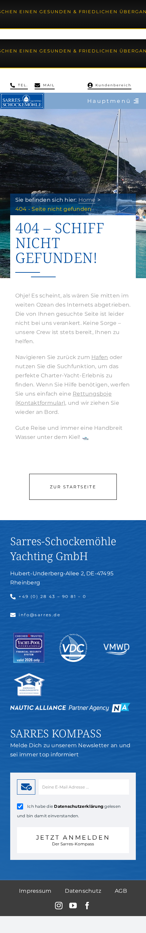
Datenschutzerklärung (78, 806)
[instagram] (58, 905)
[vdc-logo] (73, 636)
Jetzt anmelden (73, 840)
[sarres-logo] (22, 95)
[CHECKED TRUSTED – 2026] (28, 635)
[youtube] (73, 905)
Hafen (99, 357)
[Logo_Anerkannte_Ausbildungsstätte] (29, 675)
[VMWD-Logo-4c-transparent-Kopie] (117, 641)
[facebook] (87, 905)
